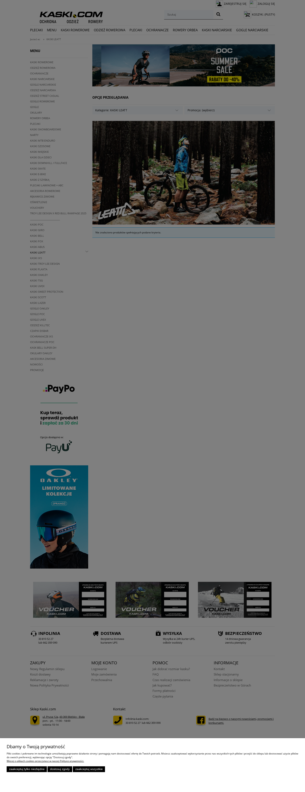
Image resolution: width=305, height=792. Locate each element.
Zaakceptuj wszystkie (89, 769)
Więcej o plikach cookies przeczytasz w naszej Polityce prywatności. (45, 761)
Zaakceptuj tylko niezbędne (27, 769)
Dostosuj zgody (60, 769)
